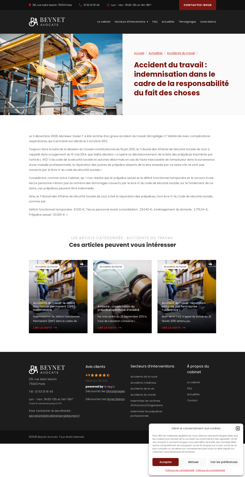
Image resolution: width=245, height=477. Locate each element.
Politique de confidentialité (179, 470)
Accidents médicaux (143, 383)
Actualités (168, 21)
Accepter (165, 462)
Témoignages (187, 21)
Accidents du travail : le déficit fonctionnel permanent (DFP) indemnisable (54, 306)
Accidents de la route (144, 376)
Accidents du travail (181, 53)
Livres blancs (208, 21)
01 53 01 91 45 (92, 5)
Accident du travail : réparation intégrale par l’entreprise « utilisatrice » (184, 306)
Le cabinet (103, 21)
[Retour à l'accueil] (47, 22)
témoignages (115, 391)
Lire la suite (42, 327)
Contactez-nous (198, 5)
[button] (238, 428)
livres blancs (116, 399)
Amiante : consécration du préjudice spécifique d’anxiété (118, 308)
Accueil (139, 53)
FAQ (154, 21)
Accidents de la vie (142, 388)
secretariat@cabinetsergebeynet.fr (54, 416)
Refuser (193, 462)
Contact (192, 400)
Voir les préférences (224, 462)
